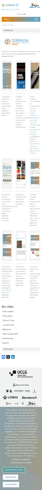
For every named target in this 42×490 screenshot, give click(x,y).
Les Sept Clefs (8, 325)
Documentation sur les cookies (21, 462)
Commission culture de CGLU (34, 146)
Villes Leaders (8, 311)
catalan (4, 115)
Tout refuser (10, 477)
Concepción (36, 130)
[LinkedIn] (13, 357)
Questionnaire (8, 338)
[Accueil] (11, 6)
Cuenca (33, 134)
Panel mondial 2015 (10, 334)
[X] (8, 357)
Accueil (4, 25)
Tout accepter (11, 484)
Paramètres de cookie (14, 470)
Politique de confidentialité (21, 459)
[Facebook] (3, 357)
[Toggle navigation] (36, 19)
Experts (6, 343)
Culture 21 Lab (8, 320)
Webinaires (7, 329)
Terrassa (32, 132)
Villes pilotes (8, 316)
